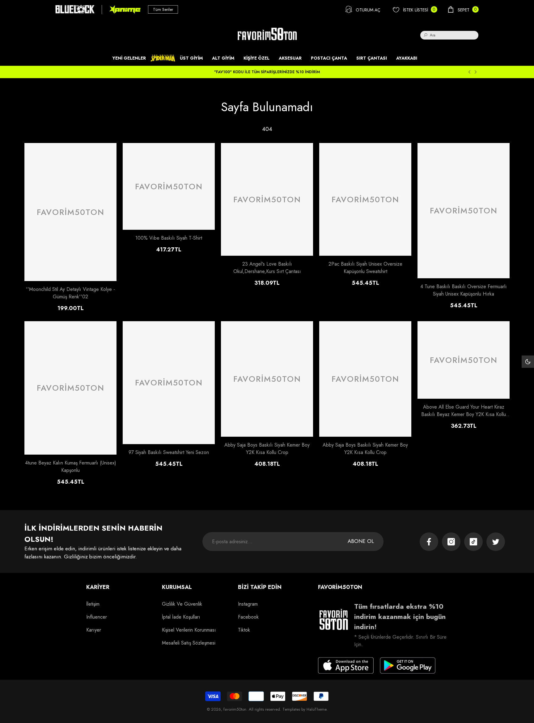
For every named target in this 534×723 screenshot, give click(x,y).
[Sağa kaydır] (476, 72)
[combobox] (454, 35)
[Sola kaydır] (469, 72)
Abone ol (361, 541)
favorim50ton (234, 709)
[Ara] (449, 35)
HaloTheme (316, 709)
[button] (463, 9)
